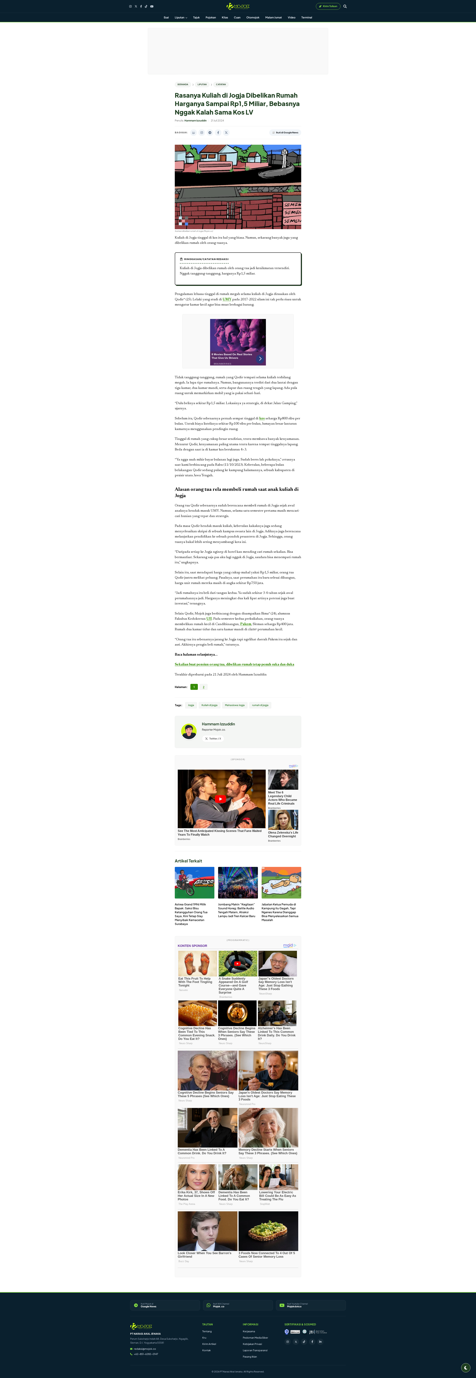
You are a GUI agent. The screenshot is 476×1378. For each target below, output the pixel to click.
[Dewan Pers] (304, 1331)
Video (291, 17)
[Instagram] (130, 6)
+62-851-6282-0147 (146, 1354)
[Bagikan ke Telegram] (210, 132)
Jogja (191, 705)
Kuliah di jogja (210, 705)
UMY (227, 299)
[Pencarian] (345, 6)
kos (262, 418)
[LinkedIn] (320, 1342)
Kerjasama (249, 1331)
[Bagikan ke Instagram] (201, 132)
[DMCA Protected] (295, 1332)
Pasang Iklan (250, 1356)
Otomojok (252, 17)
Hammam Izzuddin (253, 674)
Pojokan (211, 17)
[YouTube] (151, 6)
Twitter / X (215, 738)
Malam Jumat (273, 17)
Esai (166, 17)
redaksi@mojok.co (145, 1348)
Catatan (221, 84)
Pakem (245, 624)
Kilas (225, 17)
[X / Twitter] (136, 6)
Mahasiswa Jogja (235, 705)
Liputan (180, 17)
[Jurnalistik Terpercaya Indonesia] (318, 1331)
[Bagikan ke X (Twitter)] (226, 132)
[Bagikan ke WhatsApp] (193, 132)
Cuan (237, 17)
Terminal (306, 17)
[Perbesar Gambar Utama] (238, 228)
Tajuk (196, 17)
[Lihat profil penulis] (189, 738)
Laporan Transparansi (255, 1350)
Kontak (206, 1350)
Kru (204, 1337)
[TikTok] (146, 6)
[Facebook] (141, 6)
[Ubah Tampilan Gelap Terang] (465, 1367)
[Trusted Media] (286, 1332)
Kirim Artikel (209, 1343)
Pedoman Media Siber (255, 1337)
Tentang (207, 1331)
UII (209, 619)
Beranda (183, 84)
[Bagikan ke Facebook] (218, 132)
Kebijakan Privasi (252, 1343)
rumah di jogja (260, 705)
